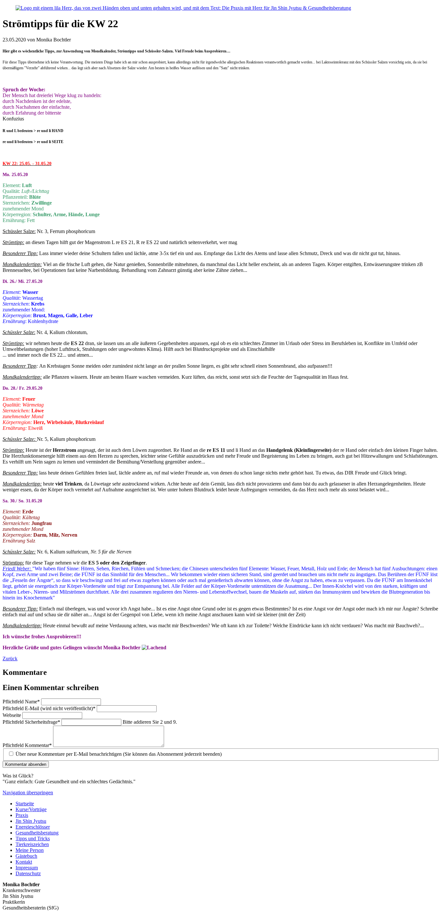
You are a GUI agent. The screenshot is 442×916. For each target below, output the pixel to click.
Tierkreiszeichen (32, 844)
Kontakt (24, 862)
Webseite (12, 715)
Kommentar (27, 745)
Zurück (10, 658)
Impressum (27, 867)
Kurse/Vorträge (31, 809)
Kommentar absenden (25, 764)
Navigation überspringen (28, 792)
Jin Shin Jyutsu (31, 821)
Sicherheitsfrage (31, 722)
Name (21, 701)
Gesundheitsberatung (37, 832)
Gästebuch (26, 856)
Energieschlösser (33, 827)
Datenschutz (28, 873)
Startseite (25, 803)
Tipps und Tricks (33, 838)
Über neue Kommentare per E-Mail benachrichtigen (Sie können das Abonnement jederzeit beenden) (119, 754)
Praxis (22, 815)
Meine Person (30, 850)
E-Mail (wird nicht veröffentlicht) (49, 708)
